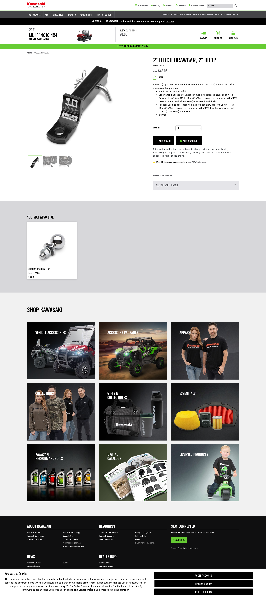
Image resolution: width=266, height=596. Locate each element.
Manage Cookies (203, 584)
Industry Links (140, 536)
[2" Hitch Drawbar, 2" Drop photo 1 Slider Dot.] (35, 162)
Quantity (157, 128)
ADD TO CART (164, 140)
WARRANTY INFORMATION (162, 175)
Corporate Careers (70, 539)
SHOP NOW (170, 21)
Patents (138, 539)
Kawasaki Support (106, 536)
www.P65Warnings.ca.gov (198, 162)
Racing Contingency (143, 532)
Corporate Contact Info (108, 532)
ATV (47, 14)
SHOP (195, 14)
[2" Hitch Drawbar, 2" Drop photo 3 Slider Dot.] (66, 162)
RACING (218, 14)
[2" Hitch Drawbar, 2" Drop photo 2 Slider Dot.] (50, 162)
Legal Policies (69, 536)
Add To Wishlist (190, 140)
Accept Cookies (203, 575)
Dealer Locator (105, 563)
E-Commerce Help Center (145, 543)
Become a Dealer (106, 566)
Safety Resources (106, 539)
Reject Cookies (203, 592)
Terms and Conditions (78, 590)
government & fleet (182, 14)
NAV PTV (72, 14)
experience (166, 14)
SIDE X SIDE (58, 14)
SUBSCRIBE (179, 539)
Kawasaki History (34, 532)
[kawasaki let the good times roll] (36, 5)
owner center (206, 14)
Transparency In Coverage (73, 546)
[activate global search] (236, 5)
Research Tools (230, 14)
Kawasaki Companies (35, 536)
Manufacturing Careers (72, 543)
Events (65, 563)
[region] (133, 582)
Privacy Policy (121, 590)
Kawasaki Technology (71, 532)
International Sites (34, 539)
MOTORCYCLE (35, 14)
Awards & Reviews (34, 563)
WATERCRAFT (86, 14)
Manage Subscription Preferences (184, 548)
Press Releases (33, 566)
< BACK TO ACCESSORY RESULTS (38, 53)
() (156, 5)
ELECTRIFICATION (104, 14)
